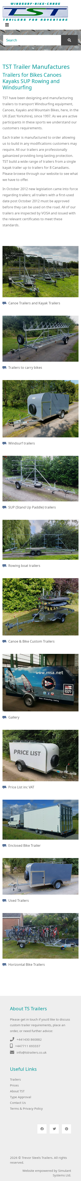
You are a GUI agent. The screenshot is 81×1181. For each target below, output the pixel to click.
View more (40, 271)
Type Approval (20, 1097)
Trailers (15, 1079)
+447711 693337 (27, 1046)
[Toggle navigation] (7, 25)
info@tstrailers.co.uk (32, 1052)
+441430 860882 (29, 1039)
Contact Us (18, 1102)
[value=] (69, 40)
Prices (14, 1085)
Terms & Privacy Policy (26, 1108)
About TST (17, 1091)
